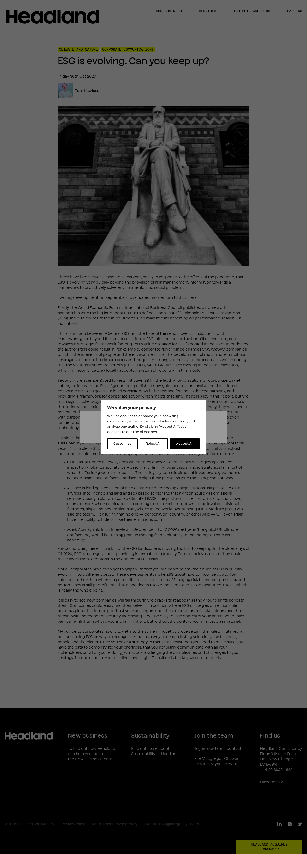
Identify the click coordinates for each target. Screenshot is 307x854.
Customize (122, 443)
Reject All (154, 443)
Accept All (185, 443)
